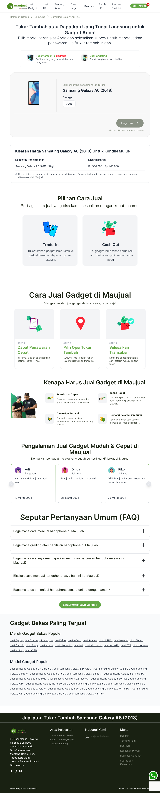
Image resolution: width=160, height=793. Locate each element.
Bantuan (89, 6)
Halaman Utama (19, 16)
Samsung (40, 16)
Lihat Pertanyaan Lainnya (80, 604)
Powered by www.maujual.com (23, 788)
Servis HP (102, 6)
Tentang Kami (59, 6)
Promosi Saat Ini (117, 6)
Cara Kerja (74, 6)
